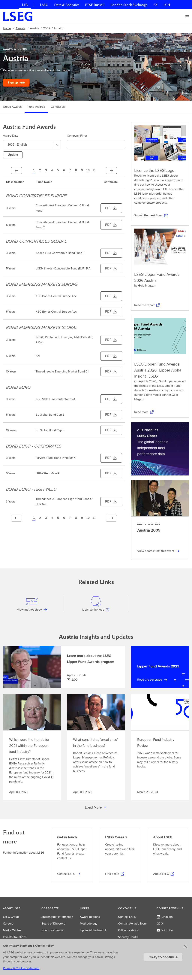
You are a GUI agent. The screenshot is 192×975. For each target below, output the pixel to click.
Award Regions (90, 917)
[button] (19, 908)
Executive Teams (52, 930)
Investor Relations (14, 937)
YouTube (167, 930)
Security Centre (128, 937)
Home (7, 28)
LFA (25, 5)
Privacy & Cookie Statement (21, 968)
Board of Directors (53, 923)
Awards (20, 28)
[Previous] (16, 170)
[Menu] (187, 16)
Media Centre (12, 930)
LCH (167, 5)
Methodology (88, 923)
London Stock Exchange (128, 5)
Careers (8, 923)
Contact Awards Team (132, 923)
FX (155, 5)
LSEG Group (11, 917)
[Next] (111, 170)
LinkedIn (167, 917)
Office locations (128, 930)
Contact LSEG (127, 917)
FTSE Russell (94, 5)
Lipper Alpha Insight (93, 930)
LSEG (44, 5)
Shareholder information (57, 917)
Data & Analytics (66, 5)
